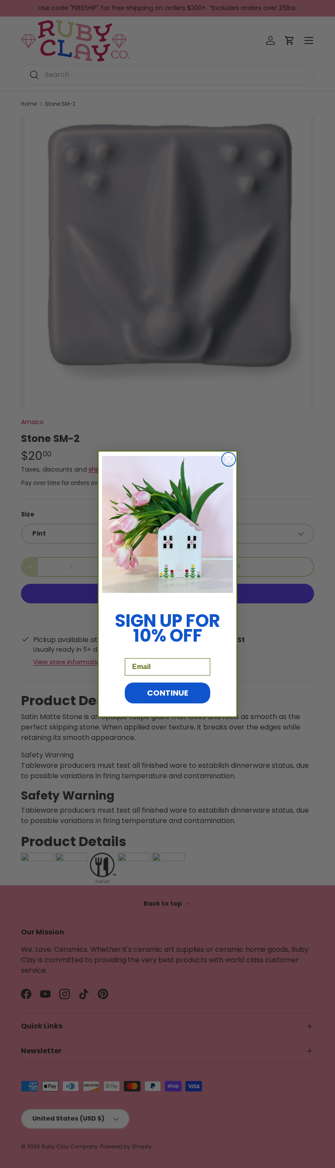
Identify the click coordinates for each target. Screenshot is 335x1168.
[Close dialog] (229, 459)
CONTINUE (167, 692)
